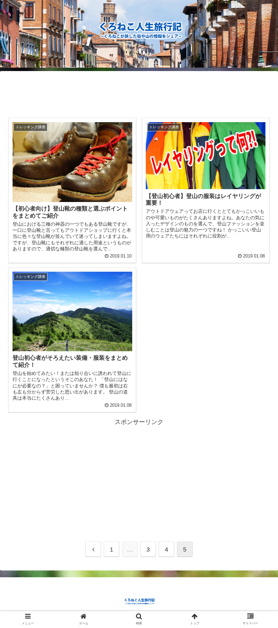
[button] (257, 566)
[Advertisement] (139, 91)
